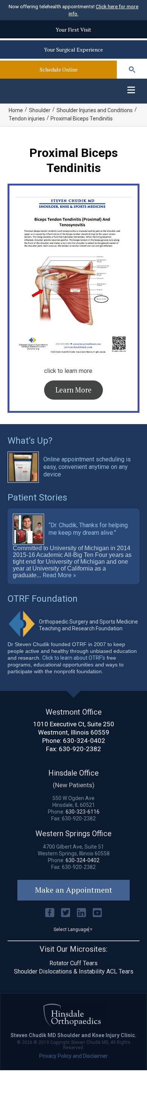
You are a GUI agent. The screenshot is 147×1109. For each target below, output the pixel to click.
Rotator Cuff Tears (73, 963)
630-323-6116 (83, 812)
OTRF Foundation (43, 598)
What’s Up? (30, 440)
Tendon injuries (27, 119)
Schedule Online (59, 69)
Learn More (73, 389)
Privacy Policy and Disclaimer (73, 1056)
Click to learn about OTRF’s (73, 658)
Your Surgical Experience (73, 49)
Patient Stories (37, 497)
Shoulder (40, 110)
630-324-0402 (84, 740)
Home (16, 110)
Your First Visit (73, 29)
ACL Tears (119, 971)
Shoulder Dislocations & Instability (59, 971)
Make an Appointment (73, 890)
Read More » (59, 575)
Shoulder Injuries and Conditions (95, 110)
